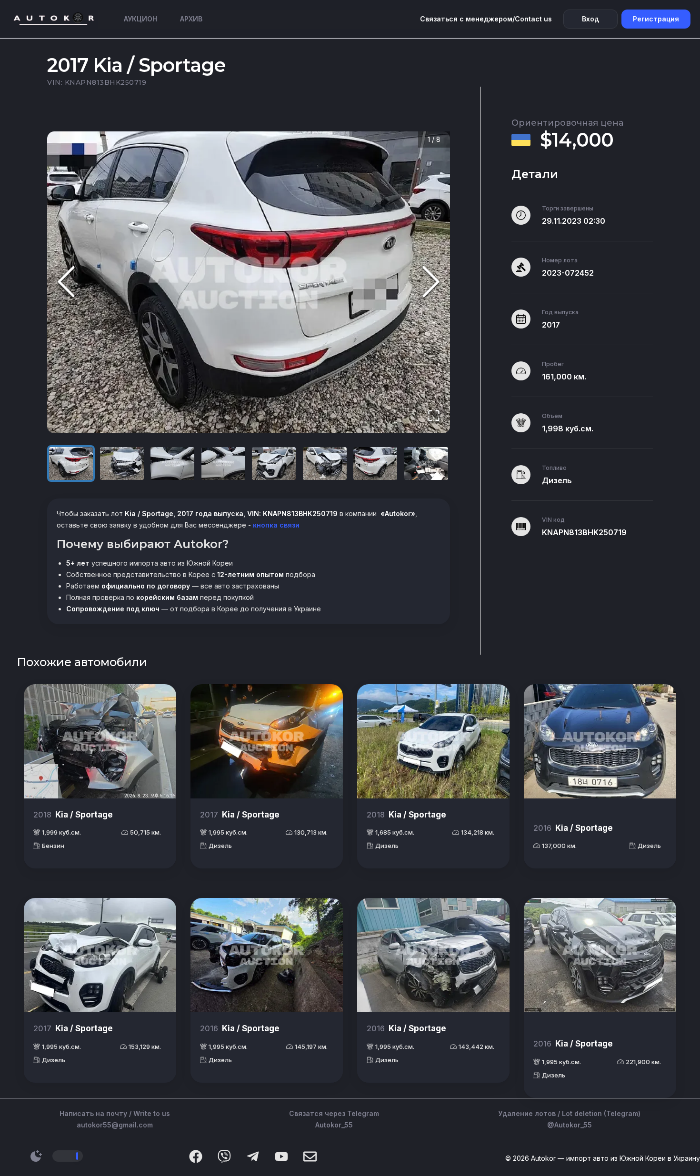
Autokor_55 (334, 1125)
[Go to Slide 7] (375, 463)
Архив (191, 19)
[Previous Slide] (66, 282)
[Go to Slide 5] (274, 463)
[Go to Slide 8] (426, 463)
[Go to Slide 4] (223, 463)
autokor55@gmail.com (115, 1125)
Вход (590, 19)
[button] (248, 282)
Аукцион (140, 19)
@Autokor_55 (569, 1125)
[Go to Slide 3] (172, 463)
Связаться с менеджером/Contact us (486, 19)
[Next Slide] (431, 282)
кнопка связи (275, 525)
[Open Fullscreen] (434, 416)
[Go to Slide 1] (71, 463)
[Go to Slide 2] (122, 463)
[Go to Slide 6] (325, 463)
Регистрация (656, 19)
